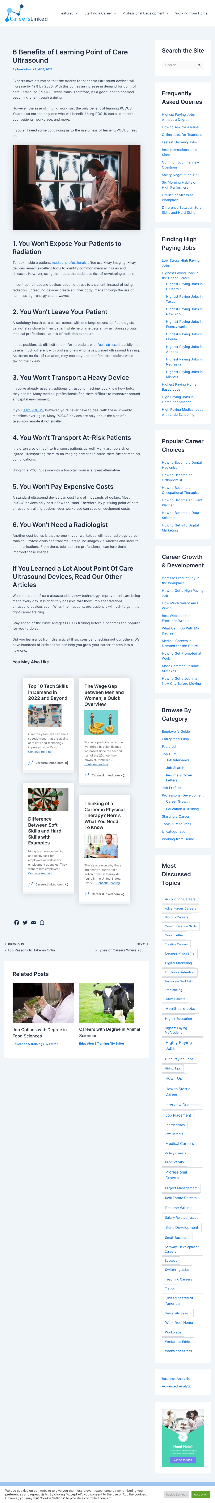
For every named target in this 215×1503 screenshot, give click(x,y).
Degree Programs (179, 953)
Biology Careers (176, 917)
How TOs (173, 1078)
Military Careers (175, 1153)
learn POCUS (33, 410)
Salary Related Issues (181, 1218)
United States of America (179, 1301)
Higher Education (178, 1019)
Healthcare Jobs (180, 1008)
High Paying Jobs (179, 1059)
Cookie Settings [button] (176, 1494)
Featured (66, 13)
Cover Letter (174, 935)
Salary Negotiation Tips (180, 175)
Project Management (181, 1188)
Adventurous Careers (180, 908)
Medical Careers (179, 1143)
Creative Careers (176, 944)
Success (171, 1260)
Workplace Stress (178, 1351)
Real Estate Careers (181, 1198)
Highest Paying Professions (176, 1030)
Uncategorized (173, 831)
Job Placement (178, 1115)
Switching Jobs (177, 1270)
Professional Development (143, 13)
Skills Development (181, 1227)
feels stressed (109, 344)
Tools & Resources (176, 824)
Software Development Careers (182, 1249)
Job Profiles (171, 788)
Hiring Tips (173, 1068)
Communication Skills (181, 926)
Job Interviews (177, 760)
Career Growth (178, 801)
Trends (170, 1288)
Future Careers (175, 999)
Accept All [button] (200, 1494)
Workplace (173, 1332)
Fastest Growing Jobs (179, 142)
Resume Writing (178, 1208)
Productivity (174, 1162)
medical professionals (69, 262)
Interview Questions (182, 1105)
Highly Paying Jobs (179, 1045)
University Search (178, 1313)
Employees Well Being (179, 981)
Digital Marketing (178, 963)
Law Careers (174, 1134)
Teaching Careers (178, 1279)
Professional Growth (176, 1175)
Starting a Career (98, 13)
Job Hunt (169, 754)
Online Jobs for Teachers (182, 135)
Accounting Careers (180, 899)
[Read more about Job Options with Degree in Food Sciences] (43, 1002)
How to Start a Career (177, 1091)
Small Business (177, 1237)
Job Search (175, 768)
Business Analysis (176, 1379)
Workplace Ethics (178, 1342)
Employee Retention (180, 972)
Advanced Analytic (177, 1386)
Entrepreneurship (175, 739)
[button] (75, 13)
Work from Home (179, 1322)
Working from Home (191, 13)
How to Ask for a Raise (180, 127)
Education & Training (27, 1044)
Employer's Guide (176, 731)
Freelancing (173, 990)
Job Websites (175, 1125)
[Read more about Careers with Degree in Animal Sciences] (106, 1002)
